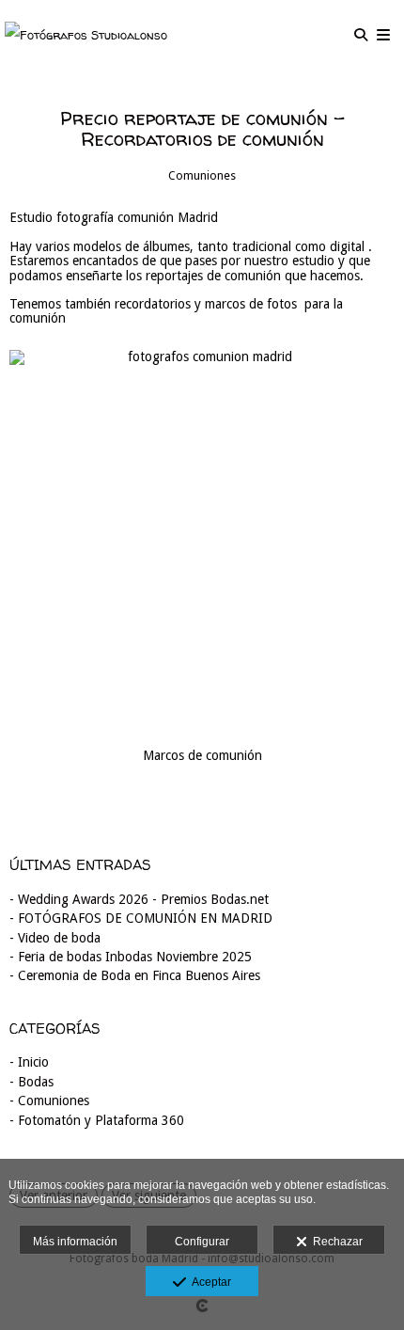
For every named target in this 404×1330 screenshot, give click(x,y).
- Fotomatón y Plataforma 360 (96, 1120)
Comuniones (202, 175)
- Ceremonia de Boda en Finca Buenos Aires (134, 975)
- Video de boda (55, 937)
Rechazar (335, 1241)
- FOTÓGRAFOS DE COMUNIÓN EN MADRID (140, 918)
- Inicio (29, 1061)
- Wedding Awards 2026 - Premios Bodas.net (139, 899)
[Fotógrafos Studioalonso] (86, 35)
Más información (75, 1241)
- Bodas (31, 1081)
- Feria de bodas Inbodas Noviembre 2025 (130, 956)
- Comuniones (49, 1100)
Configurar (202, 1241)
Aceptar (208, 1282)
